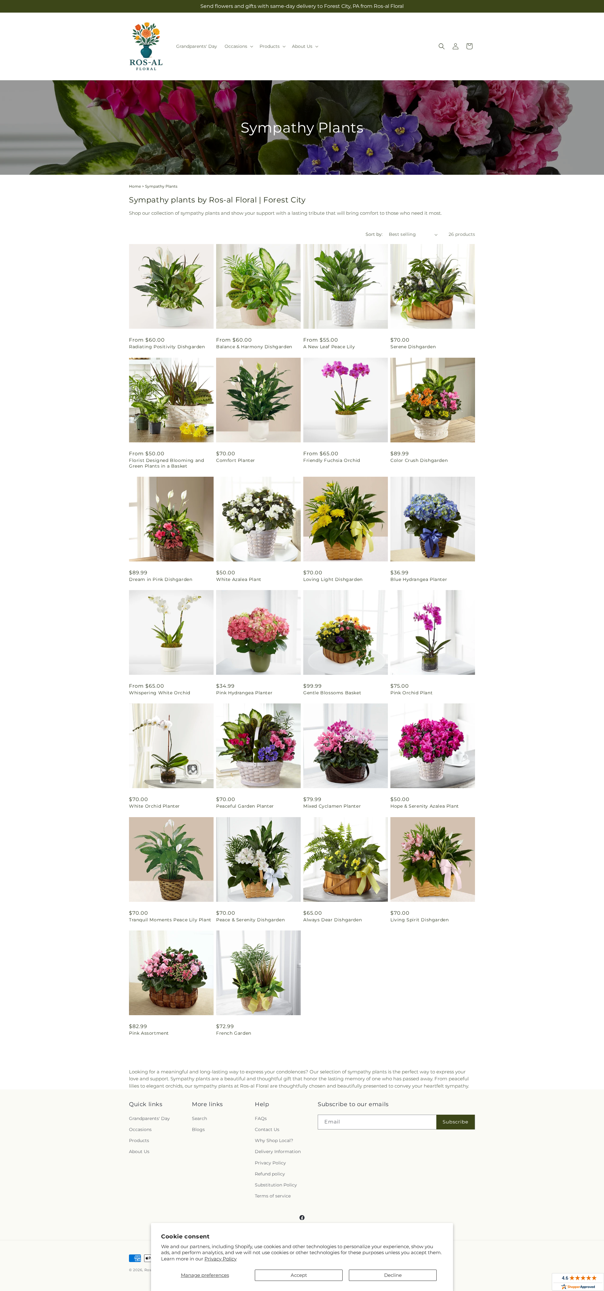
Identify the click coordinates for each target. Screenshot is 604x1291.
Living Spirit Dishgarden (419, 920)
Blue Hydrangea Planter (418, 579)
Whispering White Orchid (159, 693)
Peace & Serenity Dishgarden (250, 920)
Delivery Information (278, 1151)
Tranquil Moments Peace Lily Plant (170, 920)
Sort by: (374, 234)
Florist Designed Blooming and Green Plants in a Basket (166, 463)
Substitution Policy (276, 1185)
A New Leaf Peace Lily (329, 347)
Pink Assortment (149, 1033)
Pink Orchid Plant (411, 693)
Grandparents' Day (149, 1118)
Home (135, 186)
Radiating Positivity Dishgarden (167, 347)
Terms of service (273, 1196)
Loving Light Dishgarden (333, 579)
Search (199, 1118)
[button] (238, 46)
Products (139, 1140)
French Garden (233, 1033)
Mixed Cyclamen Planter (332, 806)
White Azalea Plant (238, 579)
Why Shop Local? (274, 1140)
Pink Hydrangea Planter (244, 693)
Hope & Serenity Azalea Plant (424, 806)
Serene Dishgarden (413, 347)
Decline (393, 1275)
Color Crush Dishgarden (419, 460)
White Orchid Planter (154, 806)
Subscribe (455, 1122)
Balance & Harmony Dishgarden (254, 347)
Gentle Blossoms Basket (332, 693)
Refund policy (270, 1174)
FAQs (261, 1118)
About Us (139, 1151)
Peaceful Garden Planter (245, 806)
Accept (299, 1275)
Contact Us (267, 1129)
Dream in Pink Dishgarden (160, 579)
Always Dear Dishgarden (332, 920)
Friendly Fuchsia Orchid (331, 460)
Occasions (140, 1129)
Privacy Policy (220, 1259)
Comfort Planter (235, 460)
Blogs (198, 1129)
